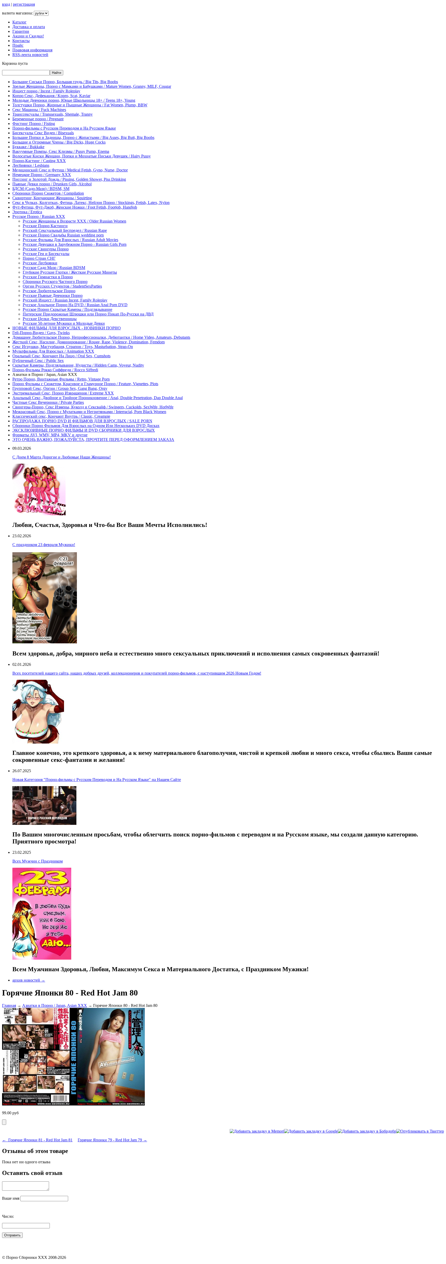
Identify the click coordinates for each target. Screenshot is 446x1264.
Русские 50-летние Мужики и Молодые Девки (64, 323)
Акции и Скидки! (28, 36)
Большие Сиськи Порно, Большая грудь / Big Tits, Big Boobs (65, 82)
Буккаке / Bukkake (28, 147)
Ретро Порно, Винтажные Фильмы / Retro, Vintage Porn (61, 379)
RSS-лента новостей (30, 54)
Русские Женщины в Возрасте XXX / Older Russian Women (74, 221)
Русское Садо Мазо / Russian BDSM (54, 267)
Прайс (17, 45)
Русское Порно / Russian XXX (38, 216)
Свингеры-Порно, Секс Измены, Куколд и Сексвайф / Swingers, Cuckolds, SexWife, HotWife (92, 407)
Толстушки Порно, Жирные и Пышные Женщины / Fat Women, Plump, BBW (79, 105)
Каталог (19, 22)
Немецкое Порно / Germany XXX (41, 174)
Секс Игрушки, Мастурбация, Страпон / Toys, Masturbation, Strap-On (72, 346)
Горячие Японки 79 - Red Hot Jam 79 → (112, 1140)
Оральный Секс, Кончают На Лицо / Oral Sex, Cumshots (61, 356)
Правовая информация (32, 50)
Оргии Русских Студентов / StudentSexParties (62, 286)
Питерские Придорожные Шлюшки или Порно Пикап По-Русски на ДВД (88, 314)
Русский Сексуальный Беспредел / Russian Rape (65, 230)
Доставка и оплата (28, 27)
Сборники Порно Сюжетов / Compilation (48, 193)
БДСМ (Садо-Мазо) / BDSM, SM (40, 188)
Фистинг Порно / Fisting (33, 123)
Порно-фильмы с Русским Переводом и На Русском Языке (64, 128)
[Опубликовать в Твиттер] (420, 1131)
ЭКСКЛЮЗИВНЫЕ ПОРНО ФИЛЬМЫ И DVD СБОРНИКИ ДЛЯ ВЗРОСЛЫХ (83, 430)
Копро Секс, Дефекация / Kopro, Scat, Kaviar (51, 95)
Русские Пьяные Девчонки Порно (53, 295)
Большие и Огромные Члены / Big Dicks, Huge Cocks (59, 142)
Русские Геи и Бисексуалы (46, 253)
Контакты (21, 40)
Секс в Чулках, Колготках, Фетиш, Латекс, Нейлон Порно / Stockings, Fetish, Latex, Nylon (91, 202)
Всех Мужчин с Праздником (37, 861)
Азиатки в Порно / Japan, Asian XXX (54, 1005)
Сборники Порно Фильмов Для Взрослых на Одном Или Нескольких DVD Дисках (86, 425)
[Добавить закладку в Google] (311, 1131)
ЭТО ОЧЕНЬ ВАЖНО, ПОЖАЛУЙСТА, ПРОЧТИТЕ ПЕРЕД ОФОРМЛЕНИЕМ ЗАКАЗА (93, 439)
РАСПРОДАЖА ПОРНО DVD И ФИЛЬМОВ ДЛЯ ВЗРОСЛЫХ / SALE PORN (82, 421)
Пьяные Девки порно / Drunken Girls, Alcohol (52, 184)
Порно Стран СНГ (39, 258)
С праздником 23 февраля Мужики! (43, 544)
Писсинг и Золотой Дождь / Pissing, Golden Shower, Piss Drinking (69, 179)
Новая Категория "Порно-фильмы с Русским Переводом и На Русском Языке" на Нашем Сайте (96, 779)
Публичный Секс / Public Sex (38, 360)
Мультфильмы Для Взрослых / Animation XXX (53, 351)
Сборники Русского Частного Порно (55, 281)
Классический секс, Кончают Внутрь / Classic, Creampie (61, 416)
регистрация (24, 4)
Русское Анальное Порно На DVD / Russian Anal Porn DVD (75, 305)
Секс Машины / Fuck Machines (39, 109)
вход (6, 4)
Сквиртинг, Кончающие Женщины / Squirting (52, 198)
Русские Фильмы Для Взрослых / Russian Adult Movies (70, 240)
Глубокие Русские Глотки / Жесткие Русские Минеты (70, 272)
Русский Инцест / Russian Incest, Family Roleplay (65, 300)
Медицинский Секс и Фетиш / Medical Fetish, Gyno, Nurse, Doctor (70, 170)
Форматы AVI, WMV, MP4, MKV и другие (49, 435)
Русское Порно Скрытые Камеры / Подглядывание (67, 309)
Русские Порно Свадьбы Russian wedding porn (63, 235)
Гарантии (20, 31)
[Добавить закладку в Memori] (257, 1131)
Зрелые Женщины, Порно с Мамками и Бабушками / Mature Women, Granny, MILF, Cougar (91, 86)
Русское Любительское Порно (49, 291)
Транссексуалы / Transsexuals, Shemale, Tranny (52, 114)
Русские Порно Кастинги (45, 226)
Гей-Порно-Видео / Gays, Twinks (41, 332)
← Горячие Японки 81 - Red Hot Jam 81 (37, 1140)
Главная (9, 1005)
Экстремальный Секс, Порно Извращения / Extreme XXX (63, 393)
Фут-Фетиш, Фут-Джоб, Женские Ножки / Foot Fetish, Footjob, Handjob (74, 207)
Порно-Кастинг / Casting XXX (39, 161)
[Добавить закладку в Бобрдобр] (367, 1131)
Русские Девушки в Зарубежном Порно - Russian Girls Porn (74, 244)
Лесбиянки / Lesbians (30, 165)
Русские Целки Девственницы (50, 319)
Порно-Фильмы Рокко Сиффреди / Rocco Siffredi (55, 370)
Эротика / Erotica (27, 212)
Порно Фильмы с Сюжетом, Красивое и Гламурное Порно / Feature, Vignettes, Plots (85, 384)
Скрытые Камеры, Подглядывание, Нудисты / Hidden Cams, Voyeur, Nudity (78, 365)
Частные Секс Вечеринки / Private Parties (48, 402)
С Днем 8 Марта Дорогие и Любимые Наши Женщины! (61, 457)
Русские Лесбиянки (40, 263)
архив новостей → (28, 980)
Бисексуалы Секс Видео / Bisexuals (43, 133)
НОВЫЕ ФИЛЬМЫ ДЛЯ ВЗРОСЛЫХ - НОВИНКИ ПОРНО (66, 328)
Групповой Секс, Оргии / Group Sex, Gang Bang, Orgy (59, 388)
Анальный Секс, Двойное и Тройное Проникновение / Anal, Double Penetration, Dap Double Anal (97, 398)
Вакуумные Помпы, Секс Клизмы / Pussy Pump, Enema (60, 151)
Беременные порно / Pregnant (37, 119)
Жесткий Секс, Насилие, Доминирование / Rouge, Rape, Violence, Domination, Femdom (88, 342)
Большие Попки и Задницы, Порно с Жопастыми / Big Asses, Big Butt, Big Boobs (83, 137)
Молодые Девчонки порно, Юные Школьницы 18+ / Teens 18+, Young (73, 100)
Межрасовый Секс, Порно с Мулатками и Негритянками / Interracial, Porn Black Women (89, 411)
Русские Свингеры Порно (46, 249)
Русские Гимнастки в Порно (48, 277)
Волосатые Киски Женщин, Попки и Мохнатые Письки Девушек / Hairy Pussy (81, 156)
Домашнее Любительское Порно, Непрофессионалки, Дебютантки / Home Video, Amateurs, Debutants (101, 337)
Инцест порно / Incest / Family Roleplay (46, 91)
